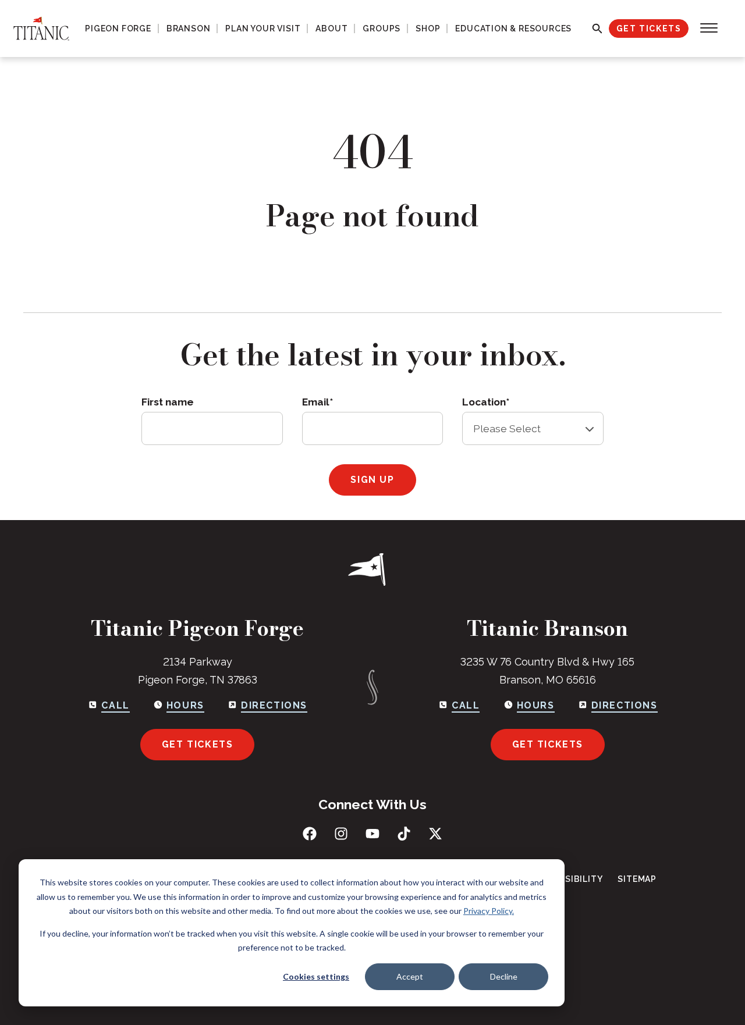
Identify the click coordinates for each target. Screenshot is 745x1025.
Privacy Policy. (488, 911)
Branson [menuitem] (188, 28)
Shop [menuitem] (428, 28)
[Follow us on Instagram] (341, 833)
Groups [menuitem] (381, 28)
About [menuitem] (331, 28)
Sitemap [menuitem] (637, 879)
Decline (503, 976)
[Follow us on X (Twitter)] (435, 833)
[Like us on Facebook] (309, 833)
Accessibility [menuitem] (569, 879)
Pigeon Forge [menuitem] (118, 28)
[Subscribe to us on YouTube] (372, 833)
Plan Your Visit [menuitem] (262, 28)
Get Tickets (649, 28)
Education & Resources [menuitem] (513, 28)
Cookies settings (316, 976)
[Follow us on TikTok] (404, 833)
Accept (409, 976)
